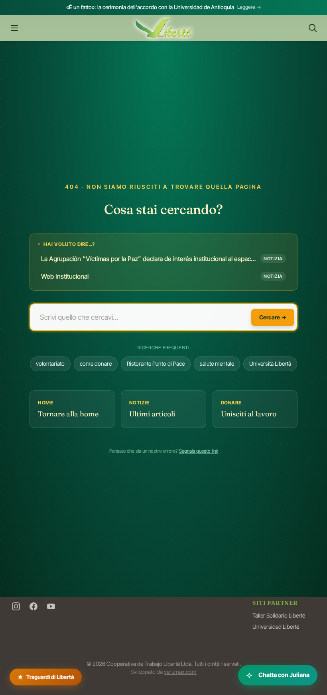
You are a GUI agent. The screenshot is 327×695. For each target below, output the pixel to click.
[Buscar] (313, 28)
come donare (96, 363)
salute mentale (217, 363)
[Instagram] (16, 606)
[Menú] (14, 28)
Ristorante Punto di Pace (156, 363)
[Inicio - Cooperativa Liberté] (163, 28)
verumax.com (180, 671)
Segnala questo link (198, 451)
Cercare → (272, 316)
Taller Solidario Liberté (278, 615)
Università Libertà (270, 363)
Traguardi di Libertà (46, 674)
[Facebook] (33, 606)
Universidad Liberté (275, 626)
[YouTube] (51, 606)
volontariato (50, 363)
